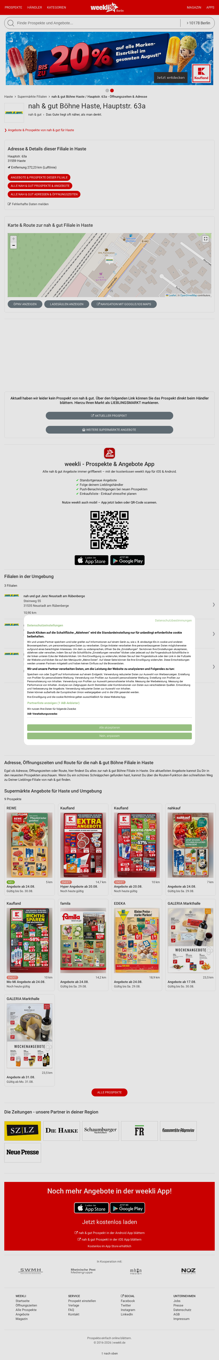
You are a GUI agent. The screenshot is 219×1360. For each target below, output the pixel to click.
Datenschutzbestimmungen (173, 620)
